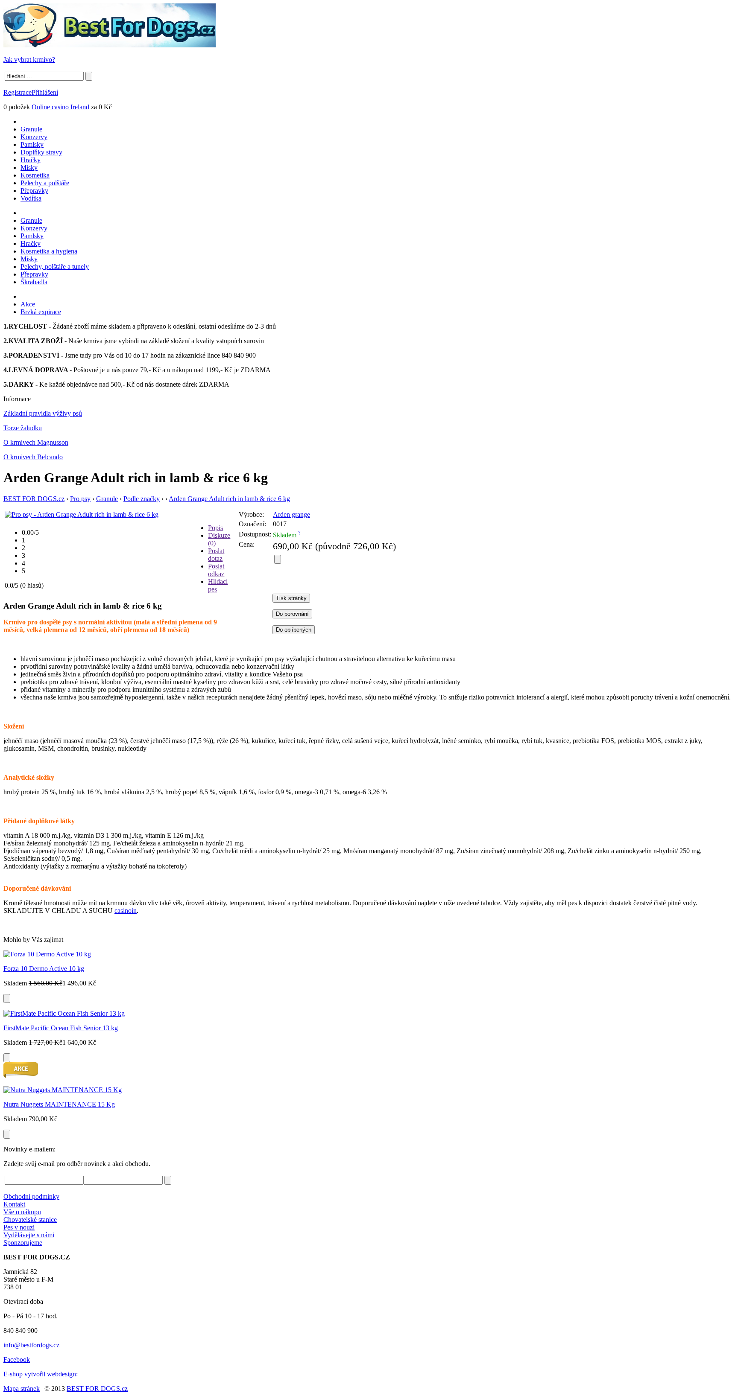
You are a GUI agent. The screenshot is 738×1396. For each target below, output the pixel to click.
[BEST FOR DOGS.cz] (109, 45)
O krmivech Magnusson (35, 442)
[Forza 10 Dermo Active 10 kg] (47, 954)
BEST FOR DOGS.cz (33, 498)
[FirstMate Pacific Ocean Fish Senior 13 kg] (64, 1013)
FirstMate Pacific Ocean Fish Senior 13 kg (60, 1028)
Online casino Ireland (60, 107)
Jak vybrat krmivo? (29, 59)
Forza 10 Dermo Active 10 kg (43, 968)
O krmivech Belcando (33, 456)
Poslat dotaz (216, 554)
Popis (215, 527)
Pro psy (80, 498)
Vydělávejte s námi (28, 1235)
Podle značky (141, 498)
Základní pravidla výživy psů (42, 413)
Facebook (16, 1359)
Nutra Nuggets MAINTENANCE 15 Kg (59, 1104)
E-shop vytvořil (25, 1374)
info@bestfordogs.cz (31, 1345)
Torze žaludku (22, 427)
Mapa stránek (21, 1388)
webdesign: (62, 1374)
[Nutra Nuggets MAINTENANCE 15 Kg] (62, 1089)
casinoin (125, 910)
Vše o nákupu (22, 1211)
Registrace (17, 92)
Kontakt (14, 1204)
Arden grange (291, 514)
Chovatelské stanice (30, 1219)
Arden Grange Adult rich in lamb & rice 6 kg (229, 498)
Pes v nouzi (19, 1227)
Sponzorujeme (22, 1242)
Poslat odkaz (216, 569)
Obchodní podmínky (31, 1196)
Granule (107, 498)
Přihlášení (45, 92)
